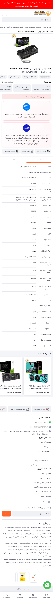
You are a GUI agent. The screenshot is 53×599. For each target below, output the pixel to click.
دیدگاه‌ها (14, 160)
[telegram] (43, 502)
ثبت (6, 514)
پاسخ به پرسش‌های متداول (40, 465)
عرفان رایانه (47, 27)
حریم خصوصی (45, 478)
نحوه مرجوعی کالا (44, 451)
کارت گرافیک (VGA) (30, 77)
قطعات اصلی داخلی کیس (14, 27)
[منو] (4, 13)
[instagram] (49, 502)
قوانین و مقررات (45, 473)
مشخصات (38, 160)
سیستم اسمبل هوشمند (42, 482)
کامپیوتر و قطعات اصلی (33, 27)
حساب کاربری (46, 442)
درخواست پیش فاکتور (42, 487)
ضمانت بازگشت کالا (43, 491)
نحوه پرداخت (46, 456)
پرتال (19, 589)
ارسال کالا (47, 447)
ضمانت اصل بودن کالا (42, 460)
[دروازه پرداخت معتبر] (22, 577)
